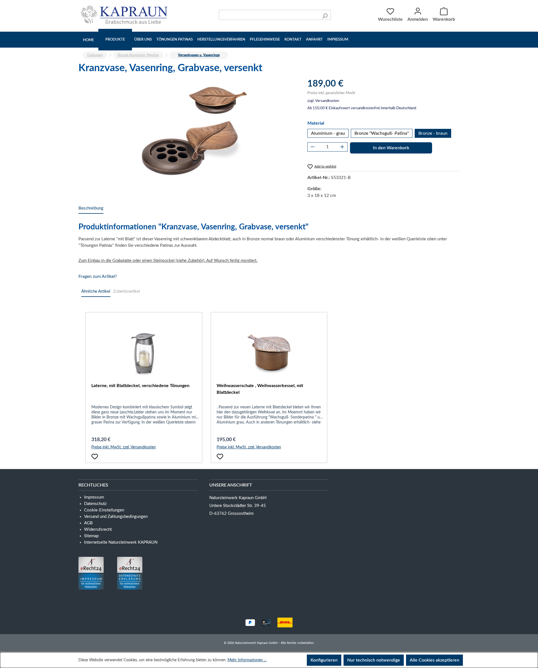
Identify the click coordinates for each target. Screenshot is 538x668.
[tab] (90, 208)
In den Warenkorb (391, 148)
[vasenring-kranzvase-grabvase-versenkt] (187, 138)
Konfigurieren (324, 660)
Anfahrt (314, 39)
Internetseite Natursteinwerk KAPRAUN (120, 542)
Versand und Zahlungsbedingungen (116, 517)
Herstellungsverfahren (221, 39)
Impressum (337, 39)
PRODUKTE (115, 39)
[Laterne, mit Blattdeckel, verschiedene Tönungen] (144, 354)
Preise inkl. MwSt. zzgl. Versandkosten (123, 447)
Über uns (143, 39)
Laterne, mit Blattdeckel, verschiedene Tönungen (140, 385)
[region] (187, 138)
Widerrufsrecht (98, 529)
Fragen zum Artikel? (97, 276)
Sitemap (91, 536)
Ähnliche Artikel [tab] (95, 291)
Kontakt (293, 39)
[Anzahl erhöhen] (342, 147)
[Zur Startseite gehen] (125, 14)
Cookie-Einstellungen (104, 510)
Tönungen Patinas (174, 39)
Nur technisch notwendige (373, 660)
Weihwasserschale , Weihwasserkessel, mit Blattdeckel (260, 389)
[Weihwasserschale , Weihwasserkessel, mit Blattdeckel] (269, 354)
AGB (88, 523)
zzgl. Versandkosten (323, 101)
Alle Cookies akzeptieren (434, 660)
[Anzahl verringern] (313, 147)
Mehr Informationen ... (247, 660)
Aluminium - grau (328, 133)
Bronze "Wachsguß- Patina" (381, 133)
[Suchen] (325, 15)
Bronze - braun (432, 133)
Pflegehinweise (265, 39)
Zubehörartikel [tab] (126, 291)
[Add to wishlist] (94, 456)
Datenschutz (95, 504)
